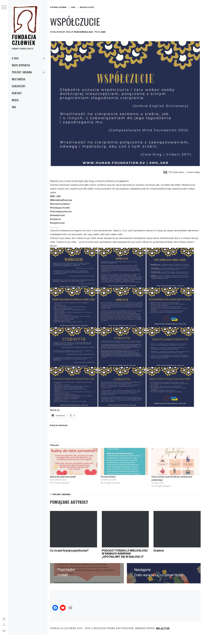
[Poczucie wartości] (124, 461)
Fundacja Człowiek (24, 39)
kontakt (17, 93)
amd (103, 32)
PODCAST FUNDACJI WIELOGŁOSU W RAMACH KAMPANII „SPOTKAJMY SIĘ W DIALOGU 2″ (125, 553)
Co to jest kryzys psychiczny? (69, 550)
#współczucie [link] (57, 222)
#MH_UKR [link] (55, 196)
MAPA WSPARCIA (21, 65)
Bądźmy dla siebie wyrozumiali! (62, 476)
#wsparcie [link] (55, 219)
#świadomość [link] (57, 215)
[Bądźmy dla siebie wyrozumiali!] (74, 461)
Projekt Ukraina (22, 72)
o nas (15, 58)
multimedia (18, 79)
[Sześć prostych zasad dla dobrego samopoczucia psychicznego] (175, 461)
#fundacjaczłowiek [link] (60, 207)
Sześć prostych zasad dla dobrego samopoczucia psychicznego (171, 478)
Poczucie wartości (108, 476)
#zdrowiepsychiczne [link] (61, 211)
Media (15, 100)
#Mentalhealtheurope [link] (61, 200)
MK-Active (163, 628)
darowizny (18, 86)
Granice (159, 550)
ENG (14, 107)
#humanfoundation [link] (60, 203)
